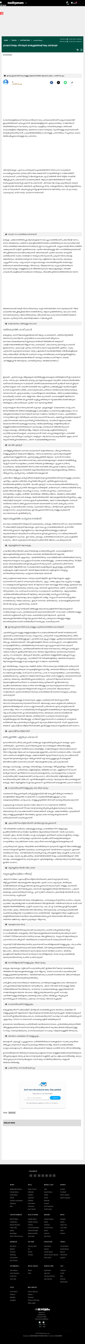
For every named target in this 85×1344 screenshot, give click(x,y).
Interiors (47, 1225)
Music (12, 1230)
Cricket (62, 1189)
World (12, 1198)
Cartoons (31, 1206)
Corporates (14, 1257)
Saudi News (48, 1192)
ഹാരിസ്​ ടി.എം (17, 84)
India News (14, 1195)
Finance (12, 1252)
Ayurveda (31, 1236)
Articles (30, 1195)
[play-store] (40, 1324)
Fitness (30, 1225)
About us (42, 1312)
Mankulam (12, 1113)
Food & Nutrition (33, 1228)
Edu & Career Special (51, 1255)
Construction (48, 1228)
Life (61, 1266)
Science (12, 1294)
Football (63, 1192)
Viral (29, 1273)
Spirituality (64, 1282)
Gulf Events (48, 1209)
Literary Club (32, 1246)
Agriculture (49, 1266)
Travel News (64, 1246)
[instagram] (39, 1175)
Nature (62, 1252)
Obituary (13, 1203)
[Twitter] (58, 82)
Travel (63, 1242)
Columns (31, 1198)
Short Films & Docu (16, 1236)
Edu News (47, 1246)
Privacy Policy (41, 1317)
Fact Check (32, 1209)
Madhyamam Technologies (38, 1336)
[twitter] (35, 1175)
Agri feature (48, 1279)
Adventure (63, 1255)
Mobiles (12, 1297)
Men (61, 1276)
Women (62, 1279)
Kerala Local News (16, 1200)
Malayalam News (16, 1189)
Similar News (9, 1123)
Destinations (64, 1249)
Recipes (63, 1219)
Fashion (63, 1270)
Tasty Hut (63, 1225)
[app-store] (44, 1324)
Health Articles (33, 1222)
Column (46, 1233)
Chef (61, 1230)
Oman (46, 1195)
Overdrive (13, 1276)
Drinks (62, 1222)
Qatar (46, 1198)
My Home (47, 1236)
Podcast (31, 1297)
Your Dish (63, 1228)
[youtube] (46, 1175)
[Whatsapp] (65, 82)
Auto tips (13, 1279)
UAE (45, 1189)
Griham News (48, 1219)
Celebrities (13, 1222)
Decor (46, 1230)
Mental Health (33, 1233)
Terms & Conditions (52, 1103)
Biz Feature (14, 1260)
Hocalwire (58, 1336)
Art (29, 1249)
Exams (46, 1249)
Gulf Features (48, 1206)
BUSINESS (13, 1242)
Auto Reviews (14, 1273)
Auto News (13, 1270)
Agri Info (47, 1273)
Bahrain (46, 1200)
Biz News (13, 1246)
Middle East (49, 1185)
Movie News (14, 1219)
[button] (3, 3)
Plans (46, 1222)
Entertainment (16, 1215)
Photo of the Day (33, 1300)
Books (30, 1252)
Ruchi (62, 1215)
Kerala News (14, 1192)
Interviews (31, 1203)
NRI (11, 1206)
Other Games (64, 1195)
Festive (62, 1233)
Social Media (33, 1266)
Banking (13, 1255)
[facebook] (51, 82)
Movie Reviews (15, 1225)
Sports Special (65, 1198)
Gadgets (13, 1300)
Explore (62, 1257)
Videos (30, 1294)
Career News (48, 1252)
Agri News (47, 1270)
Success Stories (49, 1276)
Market (12, 1249)
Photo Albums (33, 1291)
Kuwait (46, 1203)
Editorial (31, 1192)
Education (48, 1242)
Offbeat (30, 1200)
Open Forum (32, 1189)
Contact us (41, 1314)
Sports (63, 1185)
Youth (62, 1273)
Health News (33, 1215)
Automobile (14, 1266)
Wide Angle (31, 1303)
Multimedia (32, 1287)
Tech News (13, 1291)
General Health (33, 1230)
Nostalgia (13, 1233)
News (12, 1185)
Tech (12, 1287)
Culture (31, 1242)
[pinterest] (54, 1175)
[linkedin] (43, 1175)
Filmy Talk (13, 1228)
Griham (47, 1215)
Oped (30, 1185)
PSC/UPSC (47, 1257)
